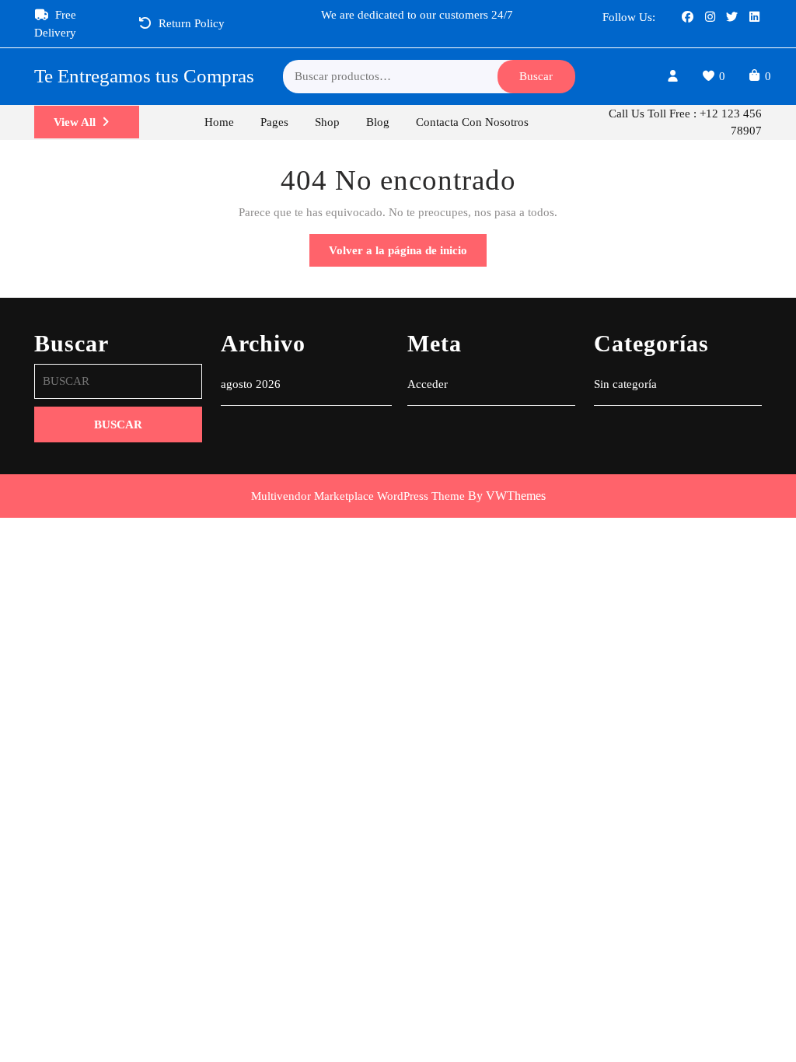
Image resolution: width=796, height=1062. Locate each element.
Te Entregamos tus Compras (144, 75)
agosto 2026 (251, 384)
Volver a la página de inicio (408, 255)
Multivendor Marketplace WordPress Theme (358, 496)
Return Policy (192, 23)
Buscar (536, 76)
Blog (377, 122)
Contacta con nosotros (472, 122)
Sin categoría (625, 384)
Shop (327, 122)
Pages (274, 122)
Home (219, 122)
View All (96, 127)
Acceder (427, 384)
